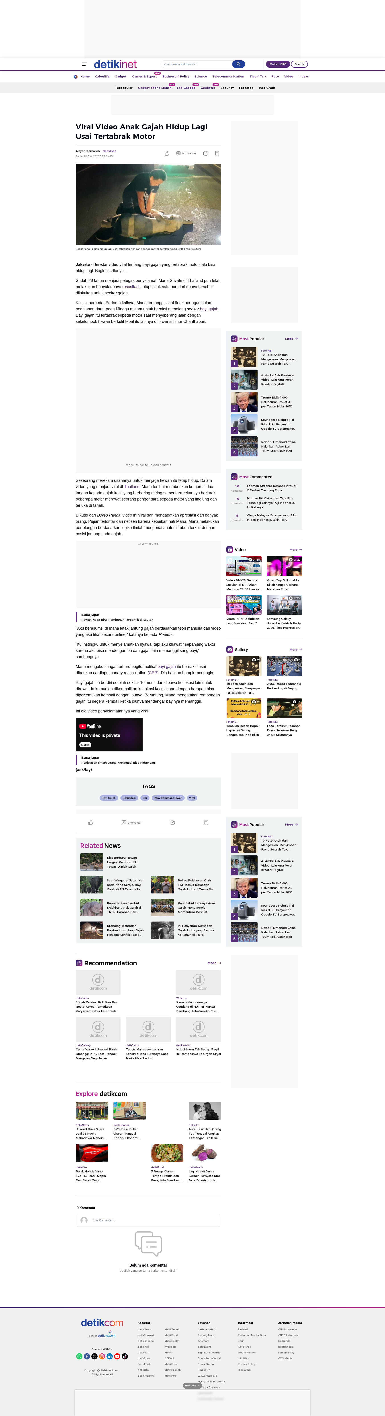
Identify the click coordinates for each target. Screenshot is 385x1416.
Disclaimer (244, 1369)
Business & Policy (175, 76)
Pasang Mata (206, 1335)
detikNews (144, 1329)
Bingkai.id (204, 1369)
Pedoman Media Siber (252, 1335)
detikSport (144, 1358)
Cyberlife (102, 76)
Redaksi (243, 1329)
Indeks (304, 76)
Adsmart (203, 1341)
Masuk (299, 64)
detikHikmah (173, 1369)
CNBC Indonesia (288, 1335)
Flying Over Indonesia (211, 1381)
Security (227, 88)
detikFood (171, 1335)
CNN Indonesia (287, 1329)
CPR (153, 673)
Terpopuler (124, 88)
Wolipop (170, 1346)
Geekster (209, 86)
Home (85, 76)
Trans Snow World (209, 1358)
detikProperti (146, 1375)
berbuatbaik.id (207, 1329)
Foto (275, 76)
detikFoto (171, 1364)
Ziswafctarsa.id (207, 1375)
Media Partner (247, 1352)
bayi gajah (209, 309)
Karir (241, 1341)
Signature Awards (209, 1352)
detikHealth (172, 1341)
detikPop (171, 1375)
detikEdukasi (146, 1335)
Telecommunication (228, 76)
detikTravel (172, 1329)
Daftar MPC (278, 64)
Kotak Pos (244, 1346)
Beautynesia (286, 1346)
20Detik (170, 1358)
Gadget (121, 76)
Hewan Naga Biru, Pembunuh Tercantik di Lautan (117, 619)
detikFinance (146, 1341)
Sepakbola (144, 1364)
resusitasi (130, 287)
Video (288, 76)
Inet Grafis (267, 88)
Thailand (131, 487)
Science (201, 76)
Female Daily (286, 1352)
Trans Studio (206, 1364)
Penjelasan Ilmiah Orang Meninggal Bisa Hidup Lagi (118, 762)
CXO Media (285, 1358)
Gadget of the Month (156, 86)
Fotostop (246, 88)
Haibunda (284, 1341)
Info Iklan (243, 1358)
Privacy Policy (247, 1364)
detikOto (143, 1369)
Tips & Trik (258, 76)
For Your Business (209, 1387)
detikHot (143, 1352)
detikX (169, 1352)
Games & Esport (146, 75)
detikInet (143, 1346)
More (212, 963)
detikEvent (204, 1346)
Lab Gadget (187, 86)
